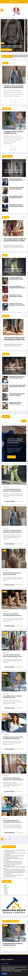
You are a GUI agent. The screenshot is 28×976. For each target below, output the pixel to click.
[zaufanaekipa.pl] (14, 903)
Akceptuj (4, 973)
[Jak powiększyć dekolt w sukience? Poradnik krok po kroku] (14, 679)
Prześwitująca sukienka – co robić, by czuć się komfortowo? (14, 132)
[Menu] (2, 10)
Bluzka (5, 883)
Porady (4, 589)
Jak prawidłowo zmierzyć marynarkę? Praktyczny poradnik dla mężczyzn (16, 195)
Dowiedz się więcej (9, 49)
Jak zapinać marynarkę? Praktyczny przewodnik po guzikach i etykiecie (16, 203)
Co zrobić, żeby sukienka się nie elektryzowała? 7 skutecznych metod (17, 384)
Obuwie (5, 888)
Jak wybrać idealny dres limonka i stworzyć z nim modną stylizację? (13, 268)
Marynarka (6, 886)
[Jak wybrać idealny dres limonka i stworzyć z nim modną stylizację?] (14, 473)
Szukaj (6, 414)
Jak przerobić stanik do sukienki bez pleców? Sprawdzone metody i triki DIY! (17, 401)
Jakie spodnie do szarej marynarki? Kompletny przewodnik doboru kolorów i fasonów (12, 169)
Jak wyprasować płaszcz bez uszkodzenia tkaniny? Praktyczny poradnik (17, 392)
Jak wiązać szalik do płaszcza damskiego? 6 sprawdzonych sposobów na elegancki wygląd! (12, 46)
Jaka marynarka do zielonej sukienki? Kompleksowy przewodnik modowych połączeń (16, 186)
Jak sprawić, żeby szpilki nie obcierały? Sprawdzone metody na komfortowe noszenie (13, 367)
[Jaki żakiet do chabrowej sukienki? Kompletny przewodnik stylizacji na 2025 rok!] (14, 514)
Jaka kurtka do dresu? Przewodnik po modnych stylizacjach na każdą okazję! (17, 294)
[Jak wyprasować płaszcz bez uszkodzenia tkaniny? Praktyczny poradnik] (14, 804)
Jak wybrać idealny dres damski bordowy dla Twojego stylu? (17, 285)
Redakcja (6, 21)
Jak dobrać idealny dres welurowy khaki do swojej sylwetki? (15, 86)
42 (9, 837)
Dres (4, 465)
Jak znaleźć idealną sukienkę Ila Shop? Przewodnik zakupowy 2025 (12, 653)
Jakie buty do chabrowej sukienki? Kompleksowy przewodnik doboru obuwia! (14, 439)
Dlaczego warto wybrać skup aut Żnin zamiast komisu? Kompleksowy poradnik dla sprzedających (17, 375)
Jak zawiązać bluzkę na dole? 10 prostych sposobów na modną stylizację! (14, 238)
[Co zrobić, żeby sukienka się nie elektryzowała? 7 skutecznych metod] (14, 761)
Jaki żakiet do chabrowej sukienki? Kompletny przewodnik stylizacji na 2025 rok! (12, 529)
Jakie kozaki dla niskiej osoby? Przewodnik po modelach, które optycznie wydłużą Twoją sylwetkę (14, 337)
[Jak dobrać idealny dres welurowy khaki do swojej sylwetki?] (14, 556)
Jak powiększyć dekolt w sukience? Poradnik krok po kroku (12, 694)
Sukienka (5, 506)
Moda (5, 43)
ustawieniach (18, 971)
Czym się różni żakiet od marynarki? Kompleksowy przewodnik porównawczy (16, 177)
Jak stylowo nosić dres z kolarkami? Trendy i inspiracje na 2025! (17, 302)
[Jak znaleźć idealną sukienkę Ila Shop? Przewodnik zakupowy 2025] (14, 638)
